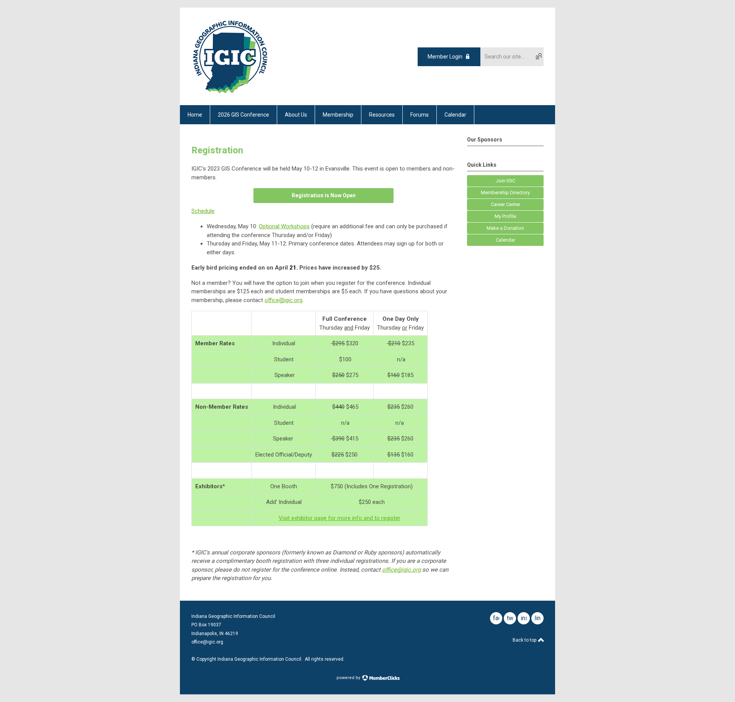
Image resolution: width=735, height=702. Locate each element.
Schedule (202, 211)
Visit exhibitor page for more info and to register (339, 518)
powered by (348, 677)
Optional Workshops (284, 226)
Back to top (525, 640)
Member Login (445, 57)
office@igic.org (283, 300)
